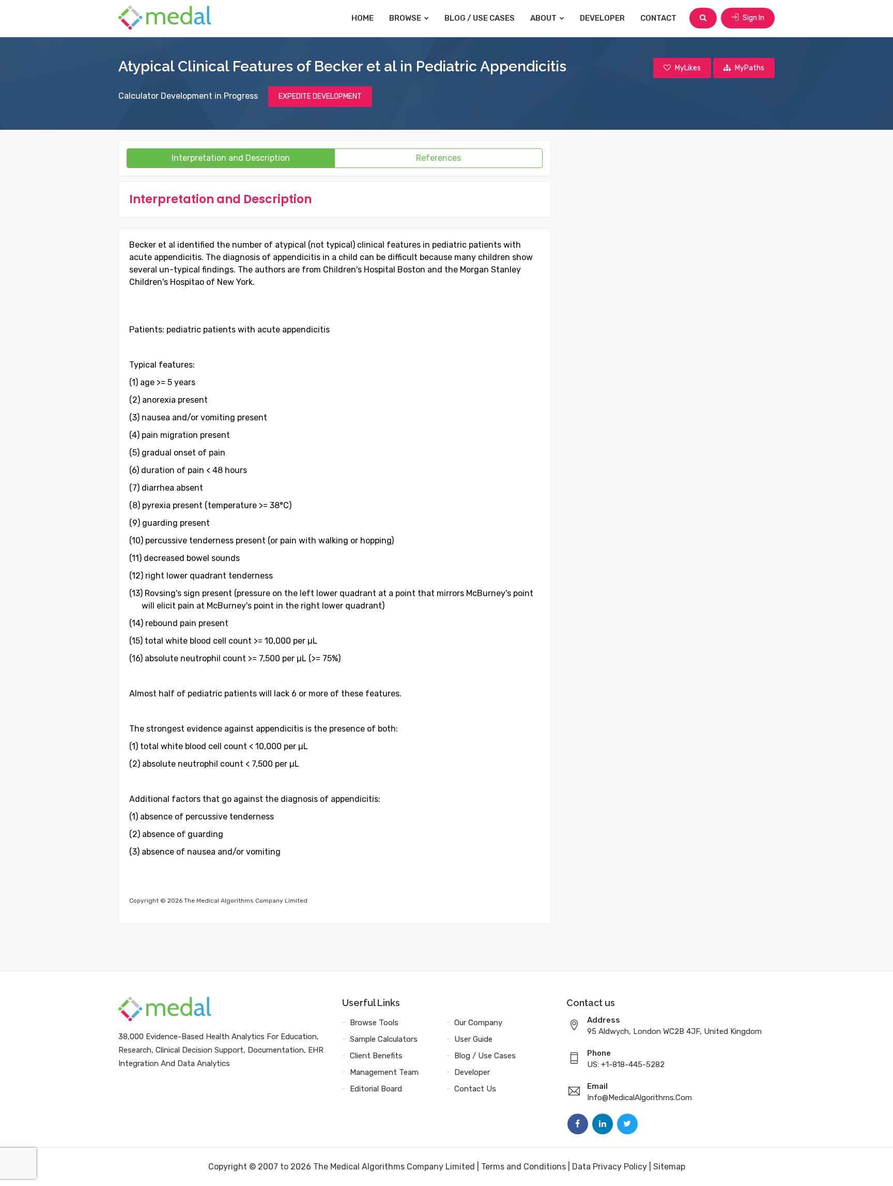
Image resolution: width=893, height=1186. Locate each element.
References (438, 158)
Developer (602, 18)
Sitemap (669, 1167)
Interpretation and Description (231, 158)
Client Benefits (376, 1055)
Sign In (752, 17)
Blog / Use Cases (479, 18)
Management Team (384, 1072)
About (544, 18)
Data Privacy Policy (609, 1167)
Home (362, 18)
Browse (406, 18)
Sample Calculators (384, 1039)
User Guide (473, 1039)
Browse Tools (374, 1022)
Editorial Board (376, 1088)
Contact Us (475, 1088)
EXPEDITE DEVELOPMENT (320, 96)
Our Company (478, 1022)
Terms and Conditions (523, 1167)
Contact (658, 18)
